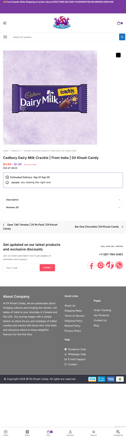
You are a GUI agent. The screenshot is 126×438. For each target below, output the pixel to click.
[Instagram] (100, 265)
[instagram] (7, 8)
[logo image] (62, 22)
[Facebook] (91, 265)
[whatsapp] (12, 8)
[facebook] (4, 8)
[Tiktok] (110, 265)
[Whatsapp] (119, 265)
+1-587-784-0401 (111, 254)
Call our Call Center (112, 246)
